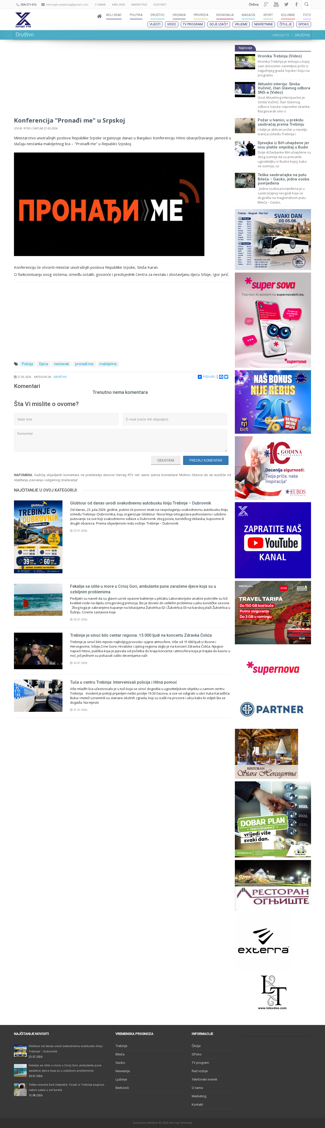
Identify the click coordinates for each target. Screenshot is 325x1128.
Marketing (199, 1096)
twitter (286, 4)
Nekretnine (263, 24)
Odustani (165, 460)
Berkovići (122, 1088)
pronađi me (84, 364)
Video (171, 24)
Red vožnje (200, 1071)
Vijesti (155, 24)
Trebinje (121, 1046)
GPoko (303, 24)
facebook (296, 4)
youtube (276, 4)
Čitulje (286, 24)
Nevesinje (123, 1071)
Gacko (120, 1063)
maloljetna (108, 364)
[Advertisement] (122, 80)
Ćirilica (253, 4)
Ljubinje (121, 1079)
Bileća (120, 1054)
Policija (27, 364)
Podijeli (209, 376)
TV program (193, 24)
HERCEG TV (280, 35)
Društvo (60, 377)
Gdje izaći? (218, 24)
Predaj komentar (205, 460)
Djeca (43, 364)
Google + (266, 4)
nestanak (61, 364)
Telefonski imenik (204, 1079)
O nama (197, 1088)
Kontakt (197, 1104)
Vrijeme (241, 24)
